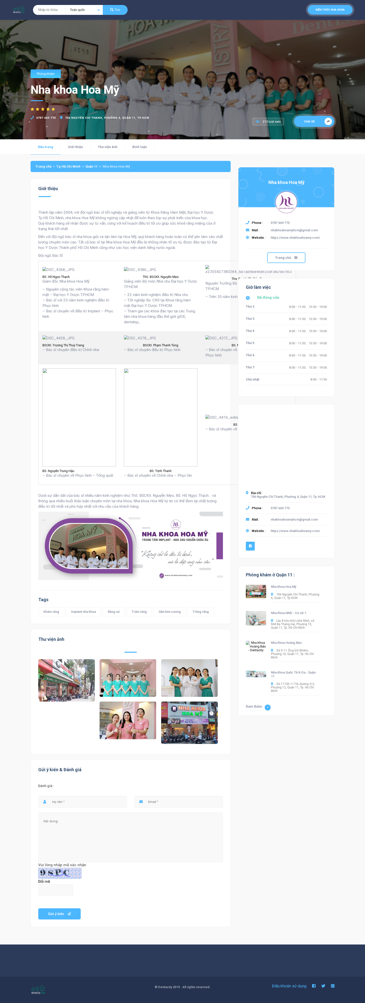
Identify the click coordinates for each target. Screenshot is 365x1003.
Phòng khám (46, 74)
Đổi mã (44, 881)
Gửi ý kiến (56, 914)
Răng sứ (114, 612)
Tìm (116, 10)
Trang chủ (43, 166)
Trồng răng (201, 612)
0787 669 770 (46, 117)
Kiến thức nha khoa (330, 9)
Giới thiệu (75, 147)
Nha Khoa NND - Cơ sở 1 (288, 613)
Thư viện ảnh (107, 147)
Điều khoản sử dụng (289, 986)
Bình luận (139, 147)
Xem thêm (254, 706)
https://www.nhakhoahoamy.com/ (295, 237)
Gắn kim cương (170, 612)
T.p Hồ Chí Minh (68, 166)
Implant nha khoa (83, 612)
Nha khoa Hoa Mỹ (286, 182)
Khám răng (51, 612)
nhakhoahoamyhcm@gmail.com (294, 230)
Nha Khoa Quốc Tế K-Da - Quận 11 (293, 674)
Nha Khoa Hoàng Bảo (286, 643)
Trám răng (139, 612)
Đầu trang (45, 147)
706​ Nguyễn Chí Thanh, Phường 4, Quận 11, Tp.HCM (107, 117)
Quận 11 (91, 166)
